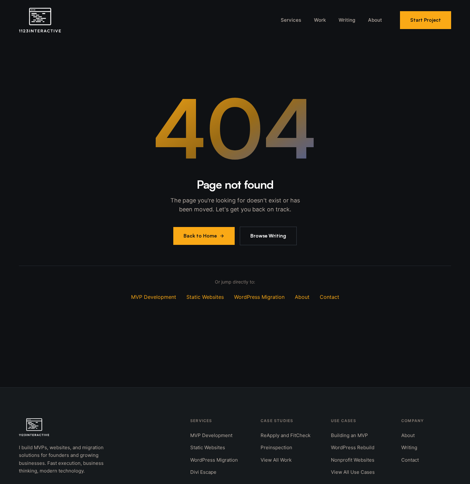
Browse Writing (268, 236)
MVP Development (153, 297)
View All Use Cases (353, 472)
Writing (347, 20)
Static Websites (205, 297)
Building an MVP (349, 435)
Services (291, 20)
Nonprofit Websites (352, 460)
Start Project (425, 20)
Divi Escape (203, 472)
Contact (329, 297)
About (375, 20)
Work (320, 20)
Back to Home (200, 236)
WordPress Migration (259, 297)
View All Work (276, 460)
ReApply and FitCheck (285, 435)
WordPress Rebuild (352, 447)
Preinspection (276, 447)
